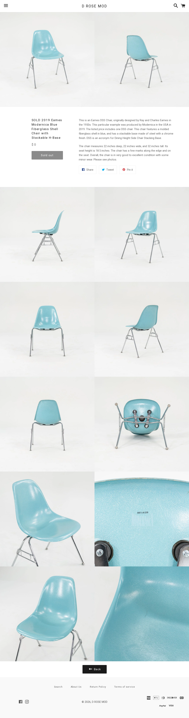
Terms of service (124, 687)
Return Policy (98, 687)
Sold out (47, 155)
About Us (76, 687)
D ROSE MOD (94, 6)
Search (58, 687)
